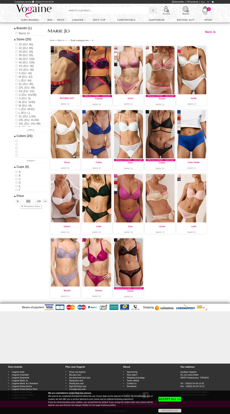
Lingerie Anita (18, 372)
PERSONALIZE (170, 410)
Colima (162, 163)
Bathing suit (185, 20)
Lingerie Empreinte (20, 378)
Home (52, 40)
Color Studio (194, 162)
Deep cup (99, 20)
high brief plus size (77, 386)
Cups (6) (21, 166)
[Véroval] (34, 10)
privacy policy (109, 405)
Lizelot (162, 226)
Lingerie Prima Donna (22, 386)
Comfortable (126, 20)
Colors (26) (23, 136)
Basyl (67, 162)
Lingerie (78, 20)
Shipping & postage (136, 378)
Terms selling (133, 380)
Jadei (98, 226)
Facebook (193, 2)
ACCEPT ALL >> (170, 399)
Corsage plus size (77, 389)
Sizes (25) (22, 39)
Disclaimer (132, 386)
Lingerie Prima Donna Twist (24, 389)
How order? (132, 375)
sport (208, 20)
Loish (193, 226)
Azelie (194, 98)
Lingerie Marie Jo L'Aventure (25, 383)
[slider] (23, 201)
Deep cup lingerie (77, 372)
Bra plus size (75, 375)
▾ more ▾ (31, 161)
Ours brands (30, 20)
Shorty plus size (76, 383)
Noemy (98, 290)
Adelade (99, 98)
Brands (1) (23, 28)
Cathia (99, 162)
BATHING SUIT (67, 98)
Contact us (132, 383)
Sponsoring (132, 372)
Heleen (67, 226)
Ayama (162, 98)
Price (19, 196)
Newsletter (179, 2)
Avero (130, 98)
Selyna (130, 291)
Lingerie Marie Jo (20, 380)
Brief (61, 20)
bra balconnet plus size (79, 378)
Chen (130, 163)
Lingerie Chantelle (20, 375)
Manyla (67, 290)
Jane (130, 226)
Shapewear (157, 20)
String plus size (76, 380)
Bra (50, 20)
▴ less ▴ (30, 130)
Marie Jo (60, 40)
